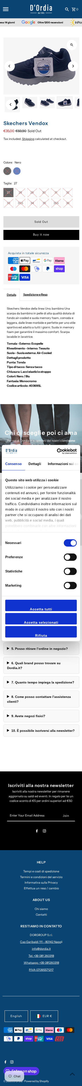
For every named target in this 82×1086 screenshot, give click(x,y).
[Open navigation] (15, 9)
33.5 (20, 203)
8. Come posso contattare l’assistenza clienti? (39, 699)
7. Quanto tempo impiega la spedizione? (42, 682)
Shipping (28, 139)
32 (67, 192)
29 (32, 192)
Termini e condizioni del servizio (41, 877)
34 (32, 203)
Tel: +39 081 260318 (41, 956)
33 (8, 203)
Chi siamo (41, 909)
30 (44, 192)
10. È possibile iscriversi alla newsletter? (43, 730)
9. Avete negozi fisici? (28, 716)
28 (20, 192)
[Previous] (10, 66)
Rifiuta (41, 635)
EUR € (47, 1016)
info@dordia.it (41, 948)
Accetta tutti (41, 609)
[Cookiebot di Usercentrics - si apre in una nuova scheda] (58, 451)
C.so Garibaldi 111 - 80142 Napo (40, 942)
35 (44, 203)
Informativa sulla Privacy (41, 882)
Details (11, 295)
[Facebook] (37, 831)
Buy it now (41, 234)
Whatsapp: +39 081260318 (41, 962)
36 (67, 203)
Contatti (41, 914)
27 (8, 192)
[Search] (67, 9)
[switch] (70, 557)
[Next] (73, 66)
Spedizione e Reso (35, 294)
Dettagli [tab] (34, 464)
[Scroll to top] (72, 1074)
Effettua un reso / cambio (41, 888)
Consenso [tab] (13, 464)
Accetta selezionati (41, 622)
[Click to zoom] (72, 45)
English (16, 1016)
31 (55, 192)
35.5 (56, 203)
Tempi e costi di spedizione (41, 871)
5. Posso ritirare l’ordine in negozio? (39, 649)
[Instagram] (44, 831)
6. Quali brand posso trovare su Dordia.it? (34, 665)
